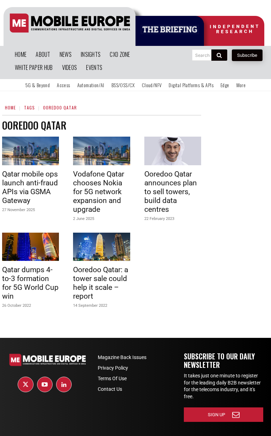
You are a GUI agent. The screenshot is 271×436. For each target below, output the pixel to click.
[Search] (219, 55)
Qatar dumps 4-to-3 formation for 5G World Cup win (30, 282)
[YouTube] (45, 384)
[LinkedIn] (64, 384)
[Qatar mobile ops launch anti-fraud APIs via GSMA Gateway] (30, 151)
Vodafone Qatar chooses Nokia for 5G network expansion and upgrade (98, 192)
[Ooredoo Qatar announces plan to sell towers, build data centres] (172, 151)
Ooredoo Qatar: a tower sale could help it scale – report (100, 282)
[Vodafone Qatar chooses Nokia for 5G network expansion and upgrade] (101, 151)
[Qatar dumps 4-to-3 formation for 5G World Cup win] (30, 247)
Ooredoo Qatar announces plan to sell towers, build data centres (170, 192)
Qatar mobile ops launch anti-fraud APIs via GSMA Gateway (30, 187)
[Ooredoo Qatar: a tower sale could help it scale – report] (101, 247)
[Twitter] (25, 384)
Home (10, 107)
